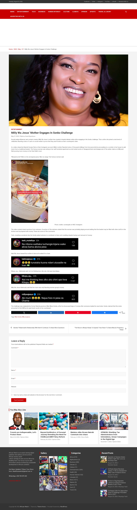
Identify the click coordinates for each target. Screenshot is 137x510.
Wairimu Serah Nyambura (27, 136)
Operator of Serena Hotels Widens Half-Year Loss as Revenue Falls (116, 458)
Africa (72, 457)
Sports (72, 485)
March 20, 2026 (14, 437)
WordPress (63, 506)
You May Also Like (18, 410)
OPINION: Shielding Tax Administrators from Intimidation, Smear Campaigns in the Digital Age (113, 435)
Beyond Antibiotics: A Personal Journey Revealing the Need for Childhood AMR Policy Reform (53, 434)
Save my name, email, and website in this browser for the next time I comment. (38, 395)
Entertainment (23, 12)
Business (41, 12)
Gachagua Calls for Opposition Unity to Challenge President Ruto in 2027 (118, 492)
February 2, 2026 (75, 437)
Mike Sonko (18, 317)
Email (13, 378)
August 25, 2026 (113, 463)
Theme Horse (41, 506)
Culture (66, 12)
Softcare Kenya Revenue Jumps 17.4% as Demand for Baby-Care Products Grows (117, 470)
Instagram (100, 1)
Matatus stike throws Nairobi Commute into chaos (82, 433)
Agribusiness (74, 459)
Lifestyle (72, 477)
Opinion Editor (24, 437)
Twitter (93, 1)
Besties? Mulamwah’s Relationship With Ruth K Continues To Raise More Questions (39, 328)
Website (13, 387)
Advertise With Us (123, 1)
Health (72, 472)
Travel (72, 490)
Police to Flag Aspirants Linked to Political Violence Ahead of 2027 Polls (117, 482)
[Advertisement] (68, 33)
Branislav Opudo (113, 465)
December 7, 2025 (106, 441)
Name (13, 370)
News (12, 12)
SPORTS (93, 12)
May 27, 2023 (15, 136)
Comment (14, 348)
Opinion (84, 12)
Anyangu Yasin (123, 486)
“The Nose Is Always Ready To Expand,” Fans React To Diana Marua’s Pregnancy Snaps (98, 329)
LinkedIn (114, 1)
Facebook (87, 1)
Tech (34, 12)
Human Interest (54, 12)
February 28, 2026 (45, 439)
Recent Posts (107, 453)
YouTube (107, 1)
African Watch (24, 506)
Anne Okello (85, 437)
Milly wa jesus (26, 317)
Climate (75, 12)
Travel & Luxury (104, 12)
